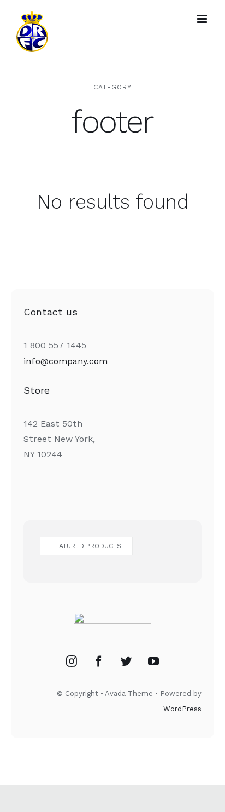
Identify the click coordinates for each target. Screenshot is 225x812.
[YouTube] (153, 661)
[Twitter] (126, 661)
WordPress (182, 709)
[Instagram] (71, 661)
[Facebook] (98, 661)
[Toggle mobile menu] (203, 19)
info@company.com (65, 361)
